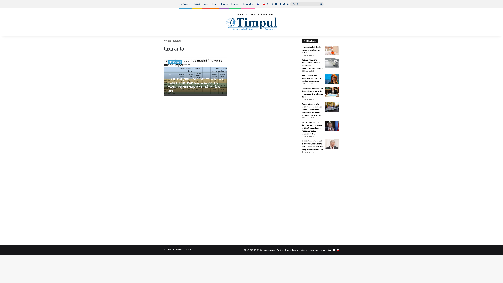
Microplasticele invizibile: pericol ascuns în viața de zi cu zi (311, 50)
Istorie (214, 4)
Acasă (168, 40)
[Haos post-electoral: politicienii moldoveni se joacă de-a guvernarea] (332, 79)
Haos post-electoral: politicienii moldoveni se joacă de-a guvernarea (311, 78)
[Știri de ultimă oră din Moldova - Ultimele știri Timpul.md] (251, 21)
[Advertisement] (320, 199)
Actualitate (185, 4)
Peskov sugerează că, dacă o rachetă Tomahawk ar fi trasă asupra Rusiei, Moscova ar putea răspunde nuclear (312, 128)
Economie (235, 4)
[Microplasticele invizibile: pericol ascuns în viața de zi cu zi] (332, 50)
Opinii (206, 4)
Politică (197, 4)
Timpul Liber (248, 4)
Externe (224, 4)
